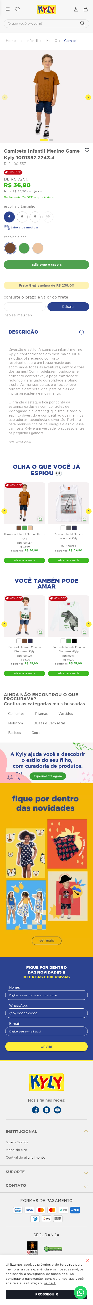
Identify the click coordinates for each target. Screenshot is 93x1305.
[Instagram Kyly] (46, 1110)
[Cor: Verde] (24, 528)
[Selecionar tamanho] (40, 519)
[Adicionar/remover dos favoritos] (87, 150)
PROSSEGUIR (46, 1294)
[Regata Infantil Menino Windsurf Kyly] (68, 503)
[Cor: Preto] (74, 641)
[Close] (87, 1261)
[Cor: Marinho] (74, 528)
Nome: (14, 987)
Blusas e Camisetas (49, 723)
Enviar (46, 1046)
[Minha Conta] (76, 10)
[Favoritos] (17, 9)
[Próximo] (89, 511)
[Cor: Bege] (30, 528)
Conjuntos (16, 714)
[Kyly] (47, 10)
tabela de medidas (25, 227)
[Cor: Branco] (63, 528)
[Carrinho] (85, 9)
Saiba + (50, 1283)
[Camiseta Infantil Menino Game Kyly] (24, 503)
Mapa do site (16, 1150)
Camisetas (56, 41)
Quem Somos (17, 1142)
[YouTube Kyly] (57, 1110)
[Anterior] (4, 511)
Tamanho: (46, 206)
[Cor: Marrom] (18, 528)
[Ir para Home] (46, 1082)
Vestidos (65, 714)
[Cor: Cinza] (68, 528)
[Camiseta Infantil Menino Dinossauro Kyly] (24, 616)
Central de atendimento (26, 1157)
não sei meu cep (18, 315)
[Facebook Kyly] (35, 1110)
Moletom (15, 723)
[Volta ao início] (11, 40)
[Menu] (7, 9)
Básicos (14, 733)
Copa (35, 733)
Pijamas (41, 714)
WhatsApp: (18, 1005)
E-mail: (14, 1024)
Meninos (47, 41)
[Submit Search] (82, 24)
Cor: (46, 237)
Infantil (32, 41)
